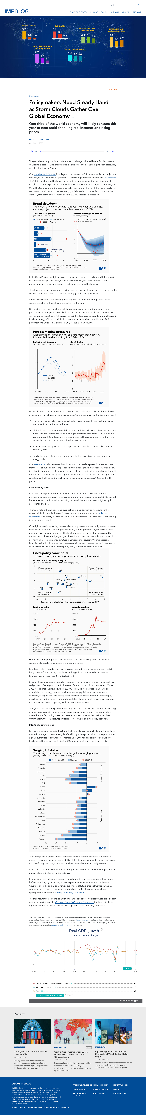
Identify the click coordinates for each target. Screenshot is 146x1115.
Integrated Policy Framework (71, 893)
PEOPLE (116, 1089)
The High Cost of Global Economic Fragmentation (30, 1053)
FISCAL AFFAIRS (99, 1094)
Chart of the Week (78, 12)
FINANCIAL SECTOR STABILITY (80, 1095)
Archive (125, 12)
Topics (104, 12)
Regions (94, 12)
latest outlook (40, 464)
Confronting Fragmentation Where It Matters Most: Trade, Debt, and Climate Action (72, 1054)
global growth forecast (45, 174)
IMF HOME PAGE (119, 1094)
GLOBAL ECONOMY (100, 1085)
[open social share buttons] (72, 116)
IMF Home (137, 12)
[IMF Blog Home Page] (16, 11)
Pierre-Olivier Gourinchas (40, 139)
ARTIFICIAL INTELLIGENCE (82, 1085)
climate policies (82, 919)
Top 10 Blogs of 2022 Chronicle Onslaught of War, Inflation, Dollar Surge (111, 1054)
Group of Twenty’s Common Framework (74, 902)
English (111, 89)
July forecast (110, 178)
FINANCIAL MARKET (100, 1089)
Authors (115, 12)
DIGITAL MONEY (79, 1089)
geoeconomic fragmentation (62, 925)
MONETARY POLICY (120, 1085)
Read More (22, 1103)
